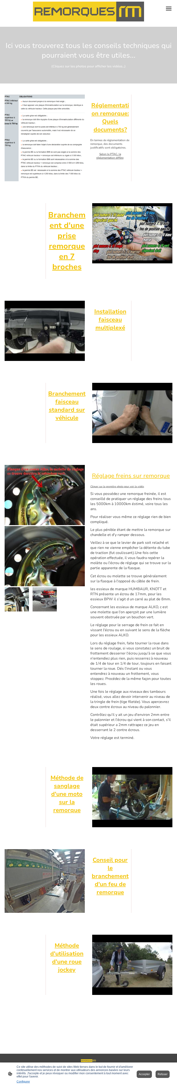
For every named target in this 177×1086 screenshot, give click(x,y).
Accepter (144, 1074)
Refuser (163, 1074)
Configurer (23, 1081)
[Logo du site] (88, 11)
